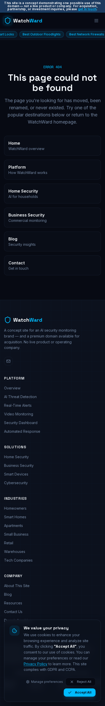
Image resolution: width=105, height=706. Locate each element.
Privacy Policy (35, 664)
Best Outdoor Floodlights (32, 34)
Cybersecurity (16, 483)
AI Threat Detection (20, 397)
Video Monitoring (18, 414)
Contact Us (13, 611)
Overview (12, 388)
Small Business (16, 534)
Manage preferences (47, 682)
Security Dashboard (20, 422)
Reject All (84, 682)
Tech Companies (18, 560)
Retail (8, 543)
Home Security (16, 457)
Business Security (19, 465)
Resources (13, 603)
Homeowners (15, 508)
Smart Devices (16, 474)
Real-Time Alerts (18, 405)
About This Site (17, 585)
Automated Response (22, 431)
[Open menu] (96, 20)
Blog (8, 594)
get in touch (87, 9)
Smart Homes (15, 517)
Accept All (83, 692)
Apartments (13, 525)
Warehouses (14, 551)
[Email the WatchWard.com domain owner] (8, 361)
